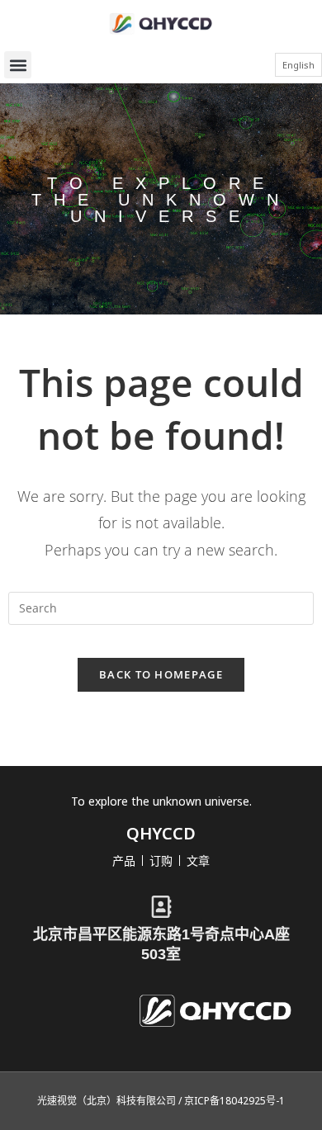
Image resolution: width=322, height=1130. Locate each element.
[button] (17, 64)
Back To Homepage (161, 674)
